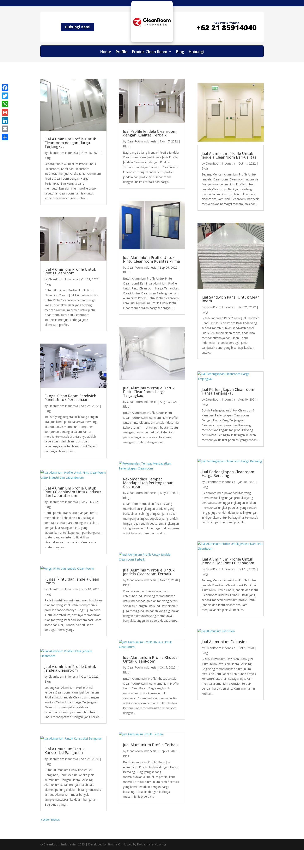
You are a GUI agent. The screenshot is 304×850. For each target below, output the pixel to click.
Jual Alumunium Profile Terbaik (150, 744)
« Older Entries (50, 820)
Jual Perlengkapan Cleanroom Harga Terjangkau (228, 391)
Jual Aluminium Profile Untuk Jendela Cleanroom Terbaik (149, 572)
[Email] (5, 129)
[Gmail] (5, 112)
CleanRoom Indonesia (63, 153)
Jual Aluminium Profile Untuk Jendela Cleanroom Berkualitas (229, 155)
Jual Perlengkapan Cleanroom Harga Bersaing (228, 473)
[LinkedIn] (5, 120)
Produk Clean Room (149, 52)
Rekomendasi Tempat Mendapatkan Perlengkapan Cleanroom (148, 483)
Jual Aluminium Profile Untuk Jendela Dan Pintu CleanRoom (228, 561)
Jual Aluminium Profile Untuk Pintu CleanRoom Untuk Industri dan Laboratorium (73, 492)
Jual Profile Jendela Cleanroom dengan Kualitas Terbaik (149, 133)
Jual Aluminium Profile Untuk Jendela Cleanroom (70, 668)
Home (105, 52)
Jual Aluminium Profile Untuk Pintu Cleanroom (70, 271)
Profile (121, 52)
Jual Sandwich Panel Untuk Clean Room (231, 299)
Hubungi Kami (77, 26)
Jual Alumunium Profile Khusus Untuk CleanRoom (150, 659)
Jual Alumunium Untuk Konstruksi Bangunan (64, 750)
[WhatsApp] (5, 104)
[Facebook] (5, 87)
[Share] (5, 137)
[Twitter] (5, 96)
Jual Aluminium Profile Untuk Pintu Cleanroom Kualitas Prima (151, 259)
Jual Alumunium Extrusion (225, 641)
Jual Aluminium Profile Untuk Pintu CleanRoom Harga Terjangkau (149, 391)
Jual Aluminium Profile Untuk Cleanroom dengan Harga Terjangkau (70, 142)
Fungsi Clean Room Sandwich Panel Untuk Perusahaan (70, 397)
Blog (180, 52)
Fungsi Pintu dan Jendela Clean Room (71, 581)
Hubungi (196, 52)
